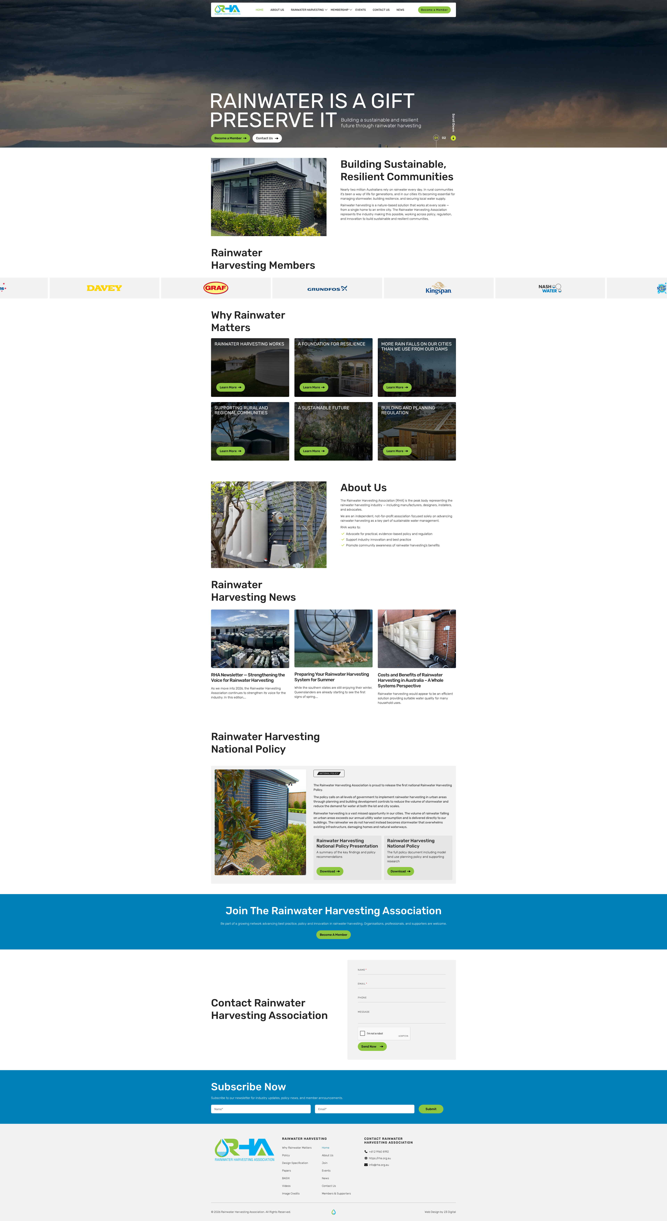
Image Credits (291, 1193)
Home (259, 9)
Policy (286, 1155)
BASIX (286, 1178)
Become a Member (434, 9)
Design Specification (295, 1163)
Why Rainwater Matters (297, 1147)
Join (324, 1163)
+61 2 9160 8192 (379, 1151)
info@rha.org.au (379, 1164)
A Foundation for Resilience (331, 344)
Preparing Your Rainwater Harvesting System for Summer (331, 677)
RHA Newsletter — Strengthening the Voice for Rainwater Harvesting (248, 677)
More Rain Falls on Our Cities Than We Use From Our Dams (416, 346)
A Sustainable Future (323, 408)
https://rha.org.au (380, 1158)
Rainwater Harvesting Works (249, 344)
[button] (436, 138)
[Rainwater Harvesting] (227, 10)
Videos (286, 1185)
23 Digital (450, 1212)
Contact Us (381, 9)
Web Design (432, 1212)
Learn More (228, 387)
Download (327, 871)
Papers (286, 1170)
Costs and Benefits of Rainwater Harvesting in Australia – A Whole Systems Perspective (410, 680)
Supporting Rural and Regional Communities (241, 410)
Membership (339, 9)
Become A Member (333, 935)
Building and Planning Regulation (408, 410)
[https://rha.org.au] (333, 1212)
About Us (277, 9)
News (400, 9)
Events (360, 9)
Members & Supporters (336, 1193)
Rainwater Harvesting (307, 9)
